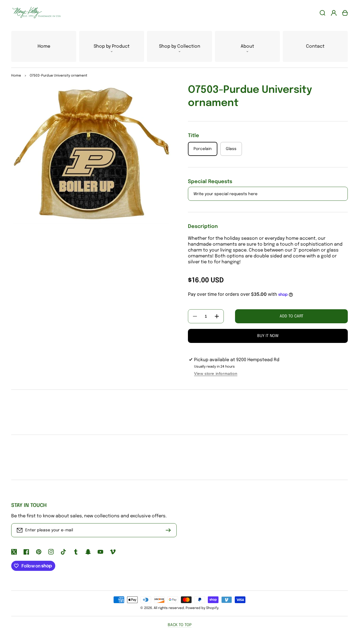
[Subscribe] (170, 530)
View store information (215, 373)
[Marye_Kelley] (34, 13)
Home (16, 75)
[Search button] (322, 13)
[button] (111, 46)
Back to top (180, 625)
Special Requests (210, 181)
